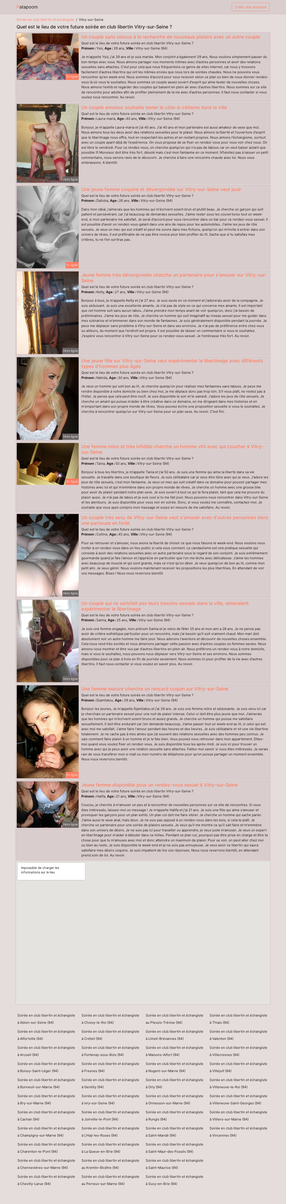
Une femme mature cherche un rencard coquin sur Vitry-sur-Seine (154, 689)
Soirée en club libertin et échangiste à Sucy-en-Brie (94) (174, 1180)
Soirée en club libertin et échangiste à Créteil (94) (110, 1035)
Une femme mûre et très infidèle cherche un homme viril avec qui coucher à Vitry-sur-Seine (172, 449)
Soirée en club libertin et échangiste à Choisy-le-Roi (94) (110, 1019)
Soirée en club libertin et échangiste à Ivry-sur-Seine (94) (110, 1099)
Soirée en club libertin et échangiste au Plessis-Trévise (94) (174, 1019)
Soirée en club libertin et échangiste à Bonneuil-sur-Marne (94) (46, 1083)
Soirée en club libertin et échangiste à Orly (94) (174, 1083)
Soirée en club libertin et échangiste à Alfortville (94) (46, 1035)
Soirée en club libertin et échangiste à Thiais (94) (238, 1019)
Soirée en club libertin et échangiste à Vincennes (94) (238, 1131)
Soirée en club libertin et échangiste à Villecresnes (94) (238, 1051)
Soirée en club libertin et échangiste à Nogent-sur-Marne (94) (174, 1067)
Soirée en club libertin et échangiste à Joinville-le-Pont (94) (110, 1115)
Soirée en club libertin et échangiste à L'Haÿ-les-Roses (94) (110, 1131)
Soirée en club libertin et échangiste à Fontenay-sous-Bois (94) (110, 1051)
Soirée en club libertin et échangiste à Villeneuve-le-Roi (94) (238, 1083)
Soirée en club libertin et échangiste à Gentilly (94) (110, 1083)
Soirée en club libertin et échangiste (45, 19)
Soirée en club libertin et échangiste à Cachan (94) (46, 1115)
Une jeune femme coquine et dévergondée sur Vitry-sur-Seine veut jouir (161, 189)
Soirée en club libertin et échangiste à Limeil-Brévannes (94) (174, 1035)
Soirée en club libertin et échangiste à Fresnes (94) (110, 1067)
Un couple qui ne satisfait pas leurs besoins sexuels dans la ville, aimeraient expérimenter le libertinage (165, 606)
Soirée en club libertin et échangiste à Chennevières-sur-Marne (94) (46, 1164)
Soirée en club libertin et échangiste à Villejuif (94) (238, 1067)
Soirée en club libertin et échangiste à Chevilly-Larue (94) (46, 1180)
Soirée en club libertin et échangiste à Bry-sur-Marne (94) (46, 1099)
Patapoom (27, 7)
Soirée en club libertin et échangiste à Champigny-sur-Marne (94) (46, 1131)
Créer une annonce (251, 7)
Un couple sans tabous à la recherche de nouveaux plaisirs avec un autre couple (170, 37)
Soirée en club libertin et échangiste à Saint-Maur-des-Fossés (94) (174, 1148)
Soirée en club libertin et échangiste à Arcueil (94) (46, 1051)
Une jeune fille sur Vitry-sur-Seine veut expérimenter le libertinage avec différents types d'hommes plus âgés (172, 363)
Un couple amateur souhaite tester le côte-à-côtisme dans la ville (154, 107)
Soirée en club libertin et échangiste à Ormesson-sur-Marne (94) (174, 1099)
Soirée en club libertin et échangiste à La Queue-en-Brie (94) (110, 1148)
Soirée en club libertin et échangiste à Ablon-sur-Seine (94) (46, 1019)
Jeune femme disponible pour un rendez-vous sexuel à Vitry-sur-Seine (159, 785)
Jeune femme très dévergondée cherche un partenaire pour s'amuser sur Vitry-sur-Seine (174, 277)
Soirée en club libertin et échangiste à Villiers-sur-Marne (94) (238, 1115)
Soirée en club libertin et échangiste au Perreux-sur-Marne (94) (110, 1180)
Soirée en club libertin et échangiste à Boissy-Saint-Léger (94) (46, 1067)
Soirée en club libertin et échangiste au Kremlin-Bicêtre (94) (110, 1164)
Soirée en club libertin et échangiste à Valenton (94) (238, 1035)
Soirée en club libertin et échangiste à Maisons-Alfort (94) (174, 1051)
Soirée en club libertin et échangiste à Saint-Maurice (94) (174, 1164)
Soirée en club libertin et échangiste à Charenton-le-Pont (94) (46, 1148)
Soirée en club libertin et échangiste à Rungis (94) (174, 1115)
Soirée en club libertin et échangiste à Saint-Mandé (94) (174, 1131)
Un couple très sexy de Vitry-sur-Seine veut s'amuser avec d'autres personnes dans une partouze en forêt (174, 520)
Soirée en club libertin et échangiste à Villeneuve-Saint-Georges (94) (238, 1099)
